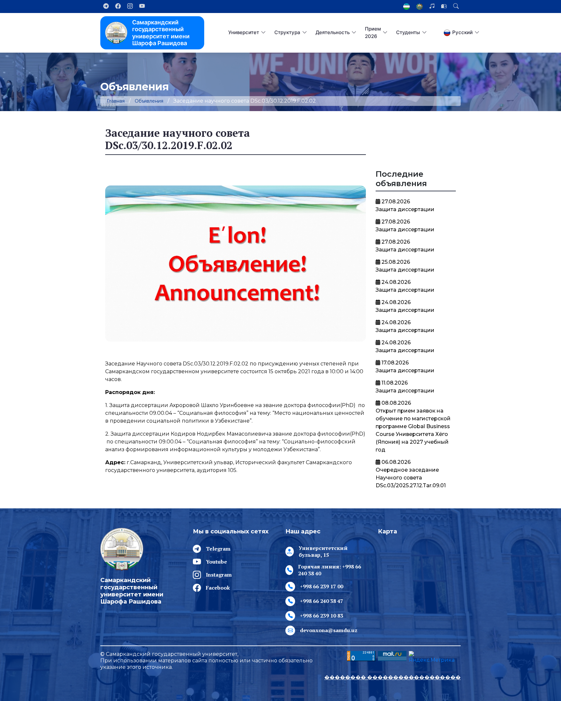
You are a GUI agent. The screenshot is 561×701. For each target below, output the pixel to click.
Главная (116, 101)
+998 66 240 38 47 (321, 601)
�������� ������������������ (392, 677)
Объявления (149, 101)
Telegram (218, 548)
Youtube (216, 561)
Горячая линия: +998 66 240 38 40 (329, 570)
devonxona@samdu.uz (328, 630)
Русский (462, 32)
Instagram (219, 574)
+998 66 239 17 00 (321, 586)
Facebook (218, 587)
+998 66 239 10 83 (321, 615)
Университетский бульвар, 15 (323, 551)
